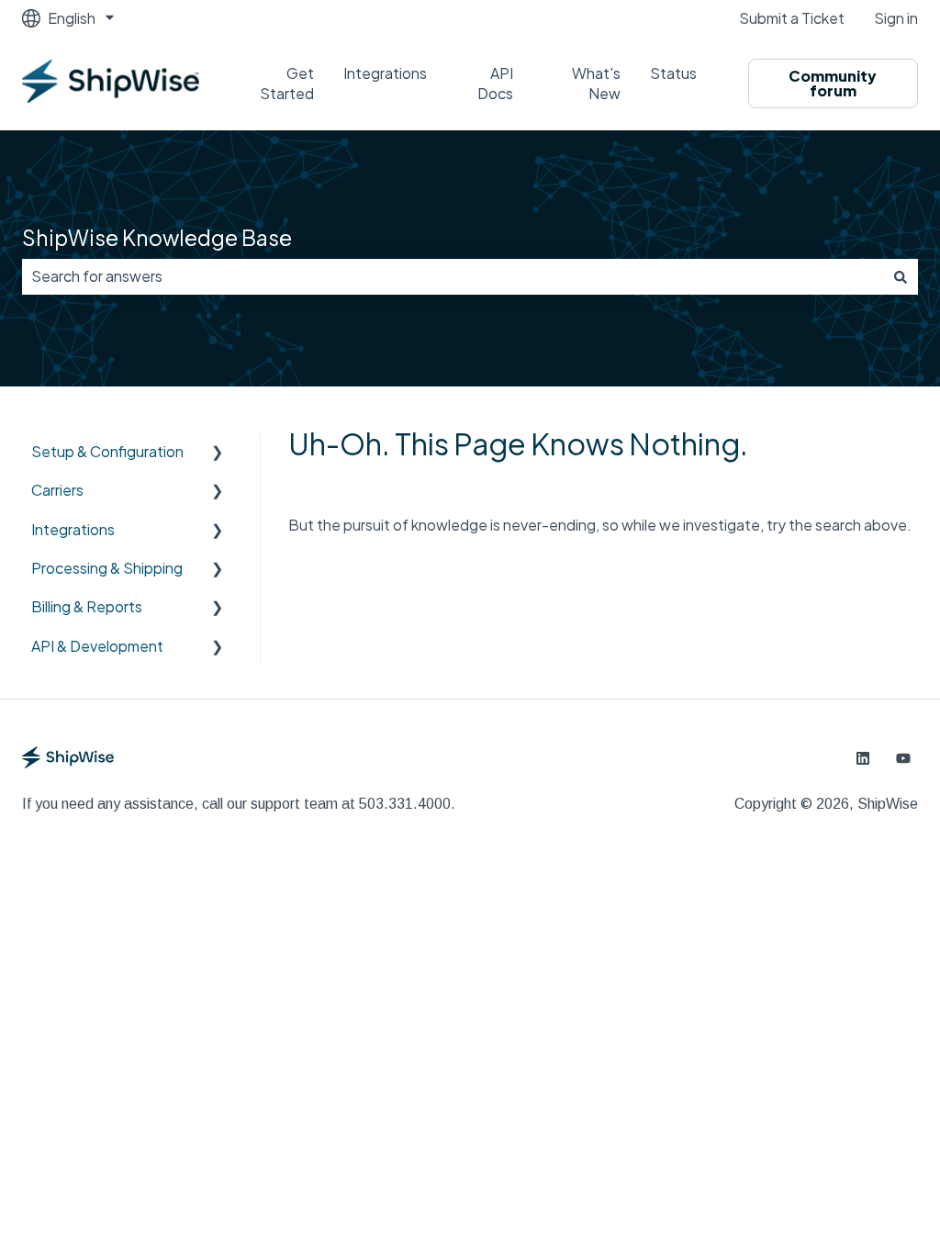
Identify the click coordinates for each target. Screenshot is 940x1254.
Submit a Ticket (792, 18)
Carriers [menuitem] (57, 489)
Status (673, 73)
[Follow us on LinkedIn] (863, 758)
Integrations (385, 73)
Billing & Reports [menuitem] (86, 606)
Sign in (896, 18)
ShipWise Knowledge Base (157, 237)
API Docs (495, 83)
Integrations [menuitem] (73, 529)
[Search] (900, 276)
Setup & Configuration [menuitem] (107, 451)
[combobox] (452, 276)
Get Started (287, 83)
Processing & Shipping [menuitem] (107, 567)
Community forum (833, 83)
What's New (596, 83)
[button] (217, 453)
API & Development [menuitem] (97, 645)
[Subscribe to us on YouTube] (903, 758)
